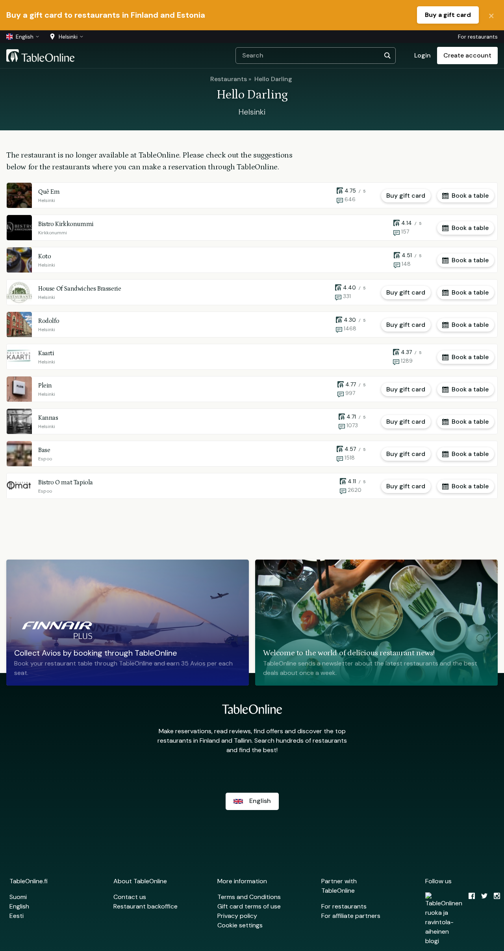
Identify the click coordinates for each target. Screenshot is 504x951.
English (19, 906)
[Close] (491, 15)
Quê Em (49, 191)
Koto (44, 256)
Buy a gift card (448, 15)
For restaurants (478, 36)
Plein (45, 385)
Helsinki (46, 200)
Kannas (48, 417)
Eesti (16, 916)
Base (44, 450)
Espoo (45, 459)
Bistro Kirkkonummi (66, 224)
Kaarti (46, 353)
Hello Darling (273, 79)
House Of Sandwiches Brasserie (79, 288)
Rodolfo (48, 320)
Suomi (18, 897)
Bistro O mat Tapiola (65, 482)
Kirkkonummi (52, 233)
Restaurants (228, 79)
